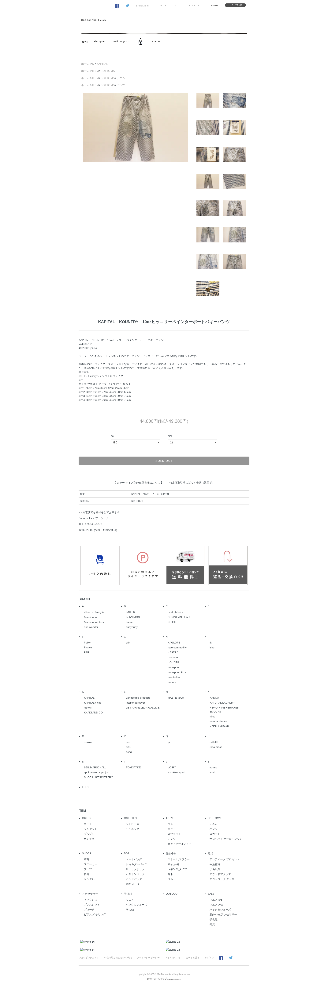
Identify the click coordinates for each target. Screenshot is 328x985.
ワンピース (132, 823)
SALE (211, 893)
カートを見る (193, 957)
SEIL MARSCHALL (95, 767)
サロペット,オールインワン (226, 838)
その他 (130, 909)
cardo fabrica (175, 612)
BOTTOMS (108, 70)
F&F (86, 652)
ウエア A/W (216, 904)
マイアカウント (173, 957)
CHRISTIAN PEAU (179, 617)
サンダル (89, 879)
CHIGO (172, 622)
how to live (174, 677)
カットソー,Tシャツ (179, 843)
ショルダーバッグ (136, 864)
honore (172, 682)
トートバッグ (134, 859)
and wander (91, 626)
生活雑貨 (215, 864)
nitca (212, 716)
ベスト (172, 823)
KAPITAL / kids (92, 702)
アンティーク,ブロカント (225, 859)
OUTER (86, 818)
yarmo (213, 767)
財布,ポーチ (133, 884)
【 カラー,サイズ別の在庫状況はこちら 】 (138, 482)
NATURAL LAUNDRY (222, 702)
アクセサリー (90, 893)
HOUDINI (173, 662)
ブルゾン (89, 833)
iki (211, 642)
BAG (126, 853)
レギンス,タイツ (177, 869)
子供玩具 (215, 869)
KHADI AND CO (93, 712)
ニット (172, 828)
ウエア (130, 899)
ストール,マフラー (179, 859)
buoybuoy (132, 626)
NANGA (214, 697)
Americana (90, 617)
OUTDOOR (172, 893)
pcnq (129, 751)
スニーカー (90, 864)
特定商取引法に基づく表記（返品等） (192, 482)
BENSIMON (133, 617)
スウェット (174, 833)
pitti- (128, 746)
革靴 (86, 859)
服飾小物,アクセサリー (223, 914)
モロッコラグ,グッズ (222, 879)
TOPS (169, 818)
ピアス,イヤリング (95, 914)
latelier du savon (136, 702)
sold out (164, 461)
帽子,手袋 (173, 864)
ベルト (172, 879)
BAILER (130, 612)
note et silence (218, 721)
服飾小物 (171, 853)
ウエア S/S (216, 899)
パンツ (121, 85)
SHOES (86, 853)
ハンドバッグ (134, 879)
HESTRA (173, 652)
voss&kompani (176, 772)
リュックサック (135, 869)
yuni (212, 772)
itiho (212, 647)
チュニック (132, 828)
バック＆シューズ (136, 904)
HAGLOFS (174, 642)
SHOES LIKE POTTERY (98, 777)
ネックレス (90, 899)
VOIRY (172, 767)
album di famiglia (94, 612)
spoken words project (97, 772)
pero (128, 742)
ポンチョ (89, 838)
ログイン (209, 957)
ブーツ (88, 869)
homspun (173, 667)
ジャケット (90, 828)
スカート (215, 833)
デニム (121, 78)
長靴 (86, 874)
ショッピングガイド (89, 957)
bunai (129, 622)
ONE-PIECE (131, 818)
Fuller (87, 642)
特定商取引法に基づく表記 (118, 957)
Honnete (173, 657)
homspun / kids (177, 672)
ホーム (85, 63)
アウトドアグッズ (220, 874)
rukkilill (214, 742)
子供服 (128, 893)
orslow (88, 742)
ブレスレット (92, 904)
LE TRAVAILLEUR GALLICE (142, 707)
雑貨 (210, 853)
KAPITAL (102, 63)
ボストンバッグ (135, 874)
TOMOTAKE (133, 767)
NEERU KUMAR (219, 726)
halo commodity (177, 647)
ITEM (95, 70)
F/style (88, 647)
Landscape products (138, 697)
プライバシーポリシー (148, 957)
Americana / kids (94, 622)
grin (128, 642)
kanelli (87, 707)
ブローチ (89, 909)
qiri (169, 742)
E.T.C (85, 787)
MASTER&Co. (176, 697)
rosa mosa (216, 746)
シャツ (172, 838)
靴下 (170, 874)
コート (88, 823)
